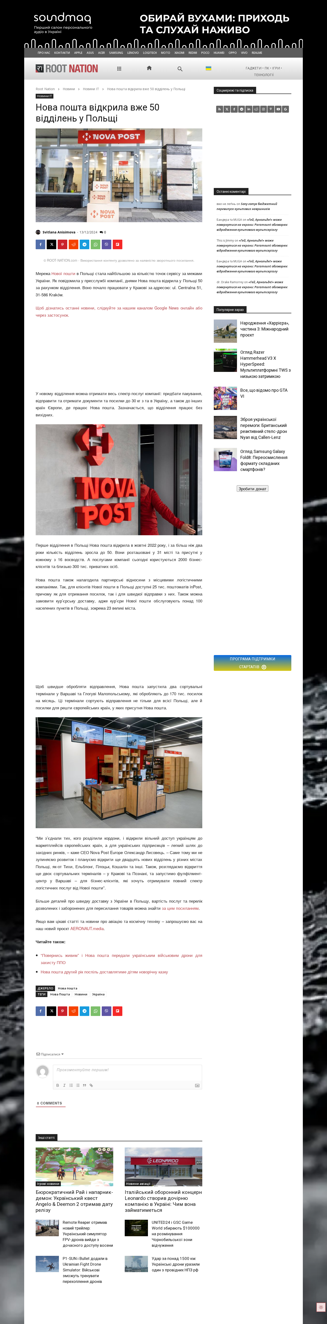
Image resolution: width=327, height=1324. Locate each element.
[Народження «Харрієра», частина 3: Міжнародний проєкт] (225, 331)
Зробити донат (252, 488)
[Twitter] (227, 109)
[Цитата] (84, 1085)
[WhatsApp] (95, 244)
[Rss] (219, 109)
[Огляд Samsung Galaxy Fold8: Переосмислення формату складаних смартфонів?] (225, 459)
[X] (51, 244)
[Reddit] (256, 109)
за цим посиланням (180, 908)
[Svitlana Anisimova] (39, 232)
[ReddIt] (73, 244)
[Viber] (106, 244)
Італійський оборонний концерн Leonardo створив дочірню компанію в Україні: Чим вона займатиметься (163, 1201)
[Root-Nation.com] (67, 68)
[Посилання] (91, 1085)
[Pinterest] (62, 244)
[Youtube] (278, 109)
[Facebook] (40, 244)
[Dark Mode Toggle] (321, 1307)
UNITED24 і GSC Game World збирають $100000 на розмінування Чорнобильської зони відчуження (176, 1233)
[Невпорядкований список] (77, 1085)
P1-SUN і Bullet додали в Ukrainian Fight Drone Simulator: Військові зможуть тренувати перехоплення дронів (85, 1270)
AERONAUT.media (87, 928)
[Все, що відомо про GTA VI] (225, 398)
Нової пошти (63, 273)
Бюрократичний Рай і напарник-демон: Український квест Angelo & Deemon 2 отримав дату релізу (74, 1201)
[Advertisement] (119, 354)
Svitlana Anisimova (59, 232)
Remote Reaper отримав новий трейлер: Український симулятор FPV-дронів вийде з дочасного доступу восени (88, 1233)
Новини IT (91, 89)
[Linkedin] (248, 109)
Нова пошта (67, 988)
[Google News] (285, 109)
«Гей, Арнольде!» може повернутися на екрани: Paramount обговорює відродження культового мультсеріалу (252, 224)
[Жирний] (57, 1085)
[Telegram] (84, 244)
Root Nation (45, 89)
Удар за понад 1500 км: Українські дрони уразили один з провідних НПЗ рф (176, 1264)
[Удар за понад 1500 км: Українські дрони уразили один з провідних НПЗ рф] (136, 1264)
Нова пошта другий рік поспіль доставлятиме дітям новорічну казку (104, 972)
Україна (98, 994)
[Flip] (117, 244)
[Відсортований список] (71, 1085)
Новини (69, 89)
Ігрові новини (48, 1183)
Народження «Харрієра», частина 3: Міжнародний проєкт (264, 328)
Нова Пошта (60, 994)
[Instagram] (263, 109)
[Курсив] (64, 1085)
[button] (180, 69)
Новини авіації (138, 1183)
